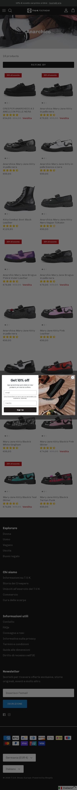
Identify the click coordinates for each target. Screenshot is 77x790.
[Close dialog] (72, 377)
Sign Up (20, 409)
